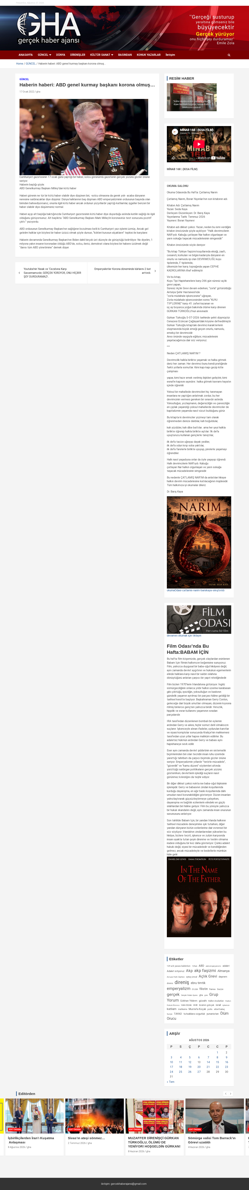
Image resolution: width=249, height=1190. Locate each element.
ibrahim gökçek (206, 1005)
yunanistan (212, 1013)
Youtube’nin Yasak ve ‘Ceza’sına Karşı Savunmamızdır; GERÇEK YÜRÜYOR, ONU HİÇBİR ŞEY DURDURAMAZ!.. (52, 272)
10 (171, 1062)
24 (171, 1071)
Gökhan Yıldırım (188, 1000)
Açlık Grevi (208, 976)
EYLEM (195, 989)
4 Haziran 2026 (196, 1147)
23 (226, 1067)
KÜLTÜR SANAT (100, 54)
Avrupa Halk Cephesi (176, 977)
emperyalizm (178, 988)
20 (199, 1067)
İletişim (170, 54)
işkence (225, 1005)
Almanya (223, 971)
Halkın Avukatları (216, 1001)
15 (217, 1062)
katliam (172, 1009)
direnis (170, 983)
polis (210, 1009)
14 (208, 1062)
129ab (194, 966)
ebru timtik (198, 983)
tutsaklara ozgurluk (194, 1013)
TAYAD (178, 1013)
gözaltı (203, 1000)
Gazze (220, 989)
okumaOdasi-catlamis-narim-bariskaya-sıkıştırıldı (195, 590)
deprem (223, 976)
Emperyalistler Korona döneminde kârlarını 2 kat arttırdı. (122, 270)
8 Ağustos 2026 (16, 1147)
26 (189, 1071)
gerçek (173, 994)
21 (208, 1067)
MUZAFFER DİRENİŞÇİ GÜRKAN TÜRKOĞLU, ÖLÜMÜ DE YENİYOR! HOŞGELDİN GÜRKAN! (154, 1142)
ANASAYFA (26, 54)
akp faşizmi (205, 970)
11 (180, 1062)
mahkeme (182, 1009)
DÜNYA (60, 54)
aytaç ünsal (191, 977)
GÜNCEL (43, 54)
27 (199, 1071)
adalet (226, 966)
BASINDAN (125, 54)
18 (180, 1067)
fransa (212, 989)
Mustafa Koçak (197, 1009)
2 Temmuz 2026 (77, 1143)
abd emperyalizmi (213, 966)
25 (180, 1071)
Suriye (169, 1014)
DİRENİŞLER (77, 54)
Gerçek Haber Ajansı (189, 995)
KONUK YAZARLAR (149, 54)
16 (226, 1062)
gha (38, 91)
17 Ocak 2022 (26, 91)
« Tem (170, 1081)
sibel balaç (219, 1009)
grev (206, 995)
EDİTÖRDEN (15, 1129)
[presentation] (225, 1093)
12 (189, 1062)
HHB (195, 1005)
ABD (201, 965)
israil (218, 1005)
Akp (189, 970)
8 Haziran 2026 (136, 1151)
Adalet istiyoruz (175, 971)
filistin (203, 989)
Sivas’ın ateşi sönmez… (86, 1138)
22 (217, 1067)
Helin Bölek (186, 1005)
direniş (182, 982)
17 (171, 1067)
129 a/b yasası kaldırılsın (178, 966)
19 (189, 1067)
